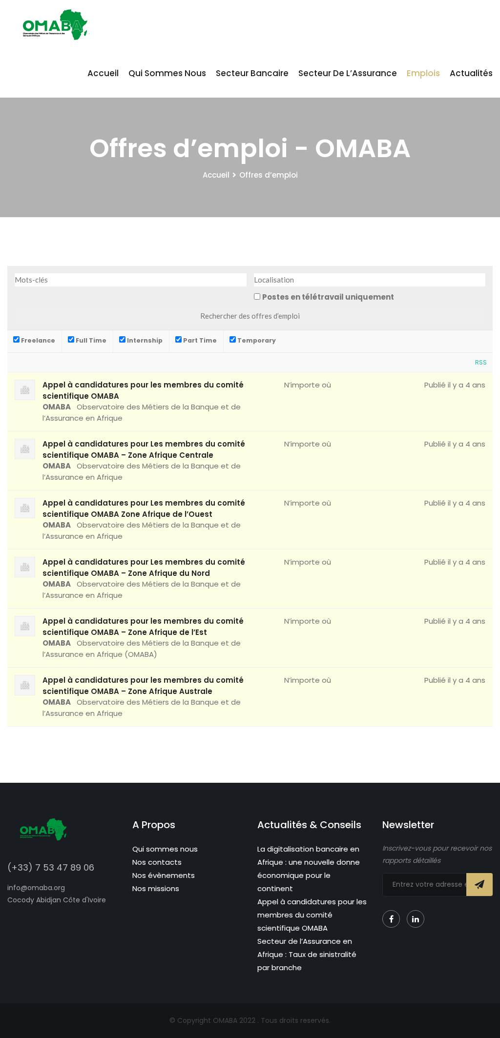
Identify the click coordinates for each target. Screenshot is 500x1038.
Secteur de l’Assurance (347, 73)
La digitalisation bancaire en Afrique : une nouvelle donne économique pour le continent (308, 869)
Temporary (256, 340)
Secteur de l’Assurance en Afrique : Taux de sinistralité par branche (306, 954)
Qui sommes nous (167, 73)
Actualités (471, 73)
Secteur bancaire (252, 73)
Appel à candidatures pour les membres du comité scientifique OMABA (312, 914)
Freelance (37, 340)
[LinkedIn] (415, 919)
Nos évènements (163, 875)
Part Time (199, 340)
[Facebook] (391, 919)
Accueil (103, 73)
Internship (144, 340)
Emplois (423, 73)
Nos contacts (157, 862)
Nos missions (155, 888)
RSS (481, 362)
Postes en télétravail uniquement (328, 297)
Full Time (90, 340)
